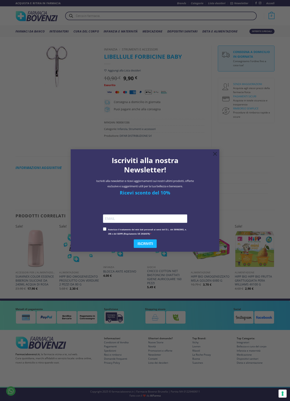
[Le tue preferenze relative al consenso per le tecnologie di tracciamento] (283, 394)
